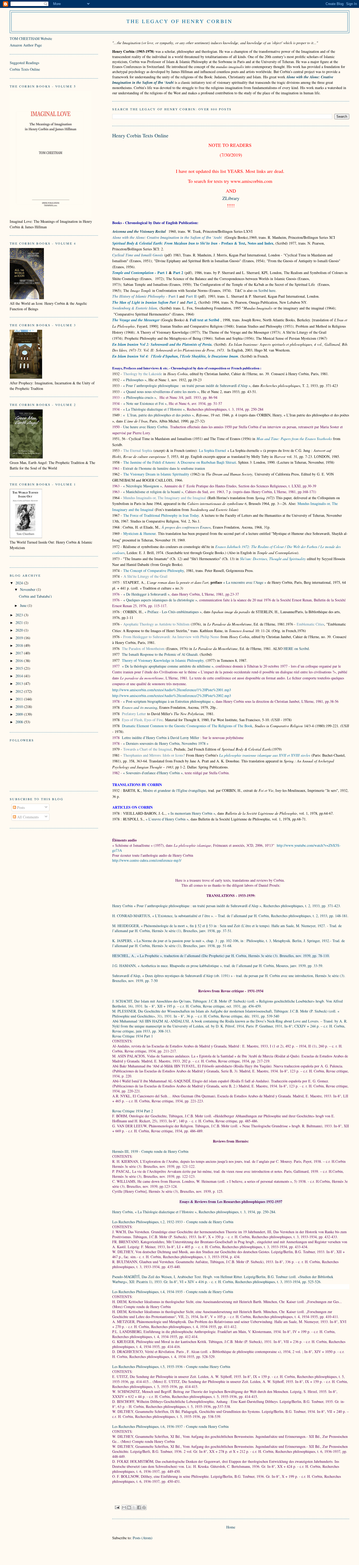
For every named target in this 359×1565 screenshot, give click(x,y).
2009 (20, 714)
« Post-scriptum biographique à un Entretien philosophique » (168, 701)
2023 (20, 614)
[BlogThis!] (129, 1507)
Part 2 (191, 302)
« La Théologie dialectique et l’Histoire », (154, 409)
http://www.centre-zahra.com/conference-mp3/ (146, 860)
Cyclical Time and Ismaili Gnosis (137, 255)
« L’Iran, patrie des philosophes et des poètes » (158, 414)
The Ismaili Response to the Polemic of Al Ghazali (160, 654)
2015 (20, 668)
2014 (20, 675)
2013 (20, 683)
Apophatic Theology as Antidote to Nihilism (156, 624)
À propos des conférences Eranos (186, 527)
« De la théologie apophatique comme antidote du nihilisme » (167, 666)
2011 (20, 698)
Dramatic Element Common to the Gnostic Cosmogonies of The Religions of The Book (187, 725)
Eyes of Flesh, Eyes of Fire (142, 719)
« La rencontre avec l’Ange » (245, 582)
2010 (20, 706)
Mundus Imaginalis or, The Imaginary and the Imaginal (164, 497)
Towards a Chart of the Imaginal (147, 749)
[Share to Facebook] (139, 1507)
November (28, 589)
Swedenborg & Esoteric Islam (134, 308)
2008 (20, 721)
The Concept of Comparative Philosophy (153, 570)
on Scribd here (264, 290)
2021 (20, 622)
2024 (20, 582)
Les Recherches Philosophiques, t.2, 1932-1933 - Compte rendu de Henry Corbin (172, 1221)
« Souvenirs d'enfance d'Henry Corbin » (153, 772)
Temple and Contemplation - (134, 272)
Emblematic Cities (310, 624)
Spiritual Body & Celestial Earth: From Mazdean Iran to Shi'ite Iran (165, 243)
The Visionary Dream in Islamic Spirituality (156, 474)
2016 (20, 660)
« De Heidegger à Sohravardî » (146, 594)
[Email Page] (117, 1507)
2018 (20, 645)
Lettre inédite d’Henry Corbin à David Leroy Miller (160, 737)
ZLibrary (230, 198)
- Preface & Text (231, 243)
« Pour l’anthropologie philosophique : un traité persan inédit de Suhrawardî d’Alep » (186, 385)
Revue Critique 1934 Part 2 (132, 1110)
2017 (20, 652)
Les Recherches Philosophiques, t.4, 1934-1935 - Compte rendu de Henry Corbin (172, 1291)
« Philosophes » (134, 379)
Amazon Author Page (26, 45)
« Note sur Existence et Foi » (145, 403)
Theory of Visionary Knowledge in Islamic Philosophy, (163, 660)
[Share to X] (134, 1507)
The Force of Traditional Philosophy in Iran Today (161, 515)
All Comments (27, 816)
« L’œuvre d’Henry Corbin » (167, 819)
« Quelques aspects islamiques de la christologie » (160, 599)
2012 (20, 691)
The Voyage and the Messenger (136, 320)
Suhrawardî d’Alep (126, 975)
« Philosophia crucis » (139, 397)
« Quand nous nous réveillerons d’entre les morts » (161, 391)
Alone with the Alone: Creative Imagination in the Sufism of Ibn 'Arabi (167, 237)
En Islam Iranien (125, 344)
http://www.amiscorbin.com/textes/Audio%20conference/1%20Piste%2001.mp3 (171, 689)
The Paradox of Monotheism (143, 648)
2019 (20, 637)
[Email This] (124, 1507)
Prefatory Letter (134, 713)
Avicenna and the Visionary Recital (139, 231)
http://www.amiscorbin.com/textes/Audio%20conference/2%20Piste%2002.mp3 (171, 695)
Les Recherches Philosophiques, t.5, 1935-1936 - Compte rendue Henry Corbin (172, 1366)
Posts (20, 807)
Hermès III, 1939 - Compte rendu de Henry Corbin (150, 1151)
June (24, 605)
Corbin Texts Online (25, 69)
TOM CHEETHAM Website (31, 38)
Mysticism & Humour (139, 533)
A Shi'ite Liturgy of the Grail (145, 576)
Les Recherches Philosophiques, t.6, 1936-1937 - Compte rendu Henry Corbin (170, 1426)
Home (230, 1527)
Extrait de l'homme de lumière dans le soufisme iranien (164, 468)
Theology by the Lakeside (142, 373)
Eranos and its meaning (139, 707)
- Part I (171, 296)
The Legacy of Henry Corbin (179, 21)
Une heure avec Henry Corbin (145, 426)
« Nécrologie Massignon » (142, 485)
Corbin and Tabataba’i (35, 596)
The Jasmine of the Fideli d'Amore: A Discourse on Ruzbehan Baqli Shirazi (179, 462)
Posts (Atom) (142, 1537)
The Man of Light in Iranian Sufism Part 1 (145, 302)
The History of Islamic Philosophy (138, 296)
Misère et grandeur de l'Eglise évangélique (174, 790)
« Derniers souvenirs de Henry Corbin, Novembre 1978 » (165, 743)
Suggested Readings (24, 62)
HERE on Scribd (296, 648)
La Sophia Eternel (212, 450)
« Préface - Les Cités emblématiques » (173, 611)
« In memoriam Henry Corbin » (191, 813)
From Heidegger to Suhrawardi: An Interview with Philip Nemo (171, 636)
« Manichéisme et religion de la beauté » (153, 491)
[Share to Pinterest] (144, 1507)
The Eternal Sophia (137, 450)
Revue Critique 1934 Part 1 (132, 1036)
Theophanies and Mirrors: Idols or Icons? (154, 755)
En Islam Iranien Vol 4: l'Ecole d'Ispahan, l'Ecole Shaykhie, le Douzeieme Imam (175, 356)
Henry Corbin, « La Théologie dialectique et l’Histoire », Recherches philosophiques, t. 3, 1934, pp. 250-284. (195, 1211)
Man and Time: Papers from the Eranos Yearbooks (294, 438)
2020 (20, 630)
